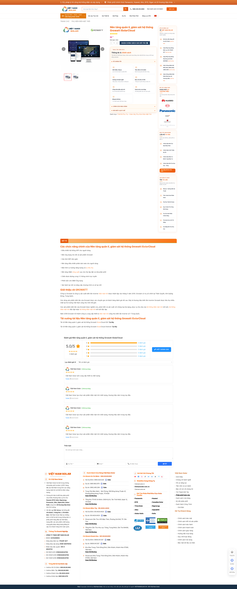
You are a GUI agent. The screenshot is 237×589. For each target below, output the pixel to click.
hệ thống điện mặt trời (155, 307)
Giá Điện (180, 507)
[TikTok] (145, 476)
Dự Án (124, 16)
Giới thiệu (179, 477)
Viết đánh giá (162, 349)
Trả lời (67, 379)
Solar (145, 246)
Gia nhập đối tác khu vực (166, 170)
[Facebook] (138, 476)
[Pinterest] (162, 476)
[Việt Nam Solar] (69, 9)
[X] (155, 476)
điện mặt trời (103, 293)
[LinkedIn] (152, 476)
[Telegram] (158, 476)
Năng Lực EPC (146, 16)
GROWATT (81, 289)
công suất (75, 272)
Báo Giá (171, 9)
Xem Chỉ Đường (91, 496)
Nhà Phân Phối (134, 16)
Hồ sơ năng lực (181, 483)
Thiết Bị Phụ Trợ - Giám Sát (126, 114)
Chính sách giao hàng (185, 530)
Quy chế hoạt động (184, 537)
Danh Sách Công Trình (183, 504)
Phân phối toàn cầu (182, 495)
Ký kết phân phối (181, 501)
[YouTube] (135, 476)
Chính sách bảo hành (185, 524)
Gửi (165, 464)
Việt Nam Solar (181, 473)
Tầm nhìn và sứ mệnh (183, 486)
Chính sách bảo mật (184, 518)
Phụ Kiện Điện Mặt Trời (81, 21)
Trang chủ (64, 21)
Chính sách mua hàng (120, 106)
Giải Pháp (115, 16)
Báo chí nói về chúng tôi (184, 489)
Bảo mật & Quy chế (119, 110)
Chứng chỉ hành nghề (183, 480)
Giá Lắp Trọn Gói (93, 16)
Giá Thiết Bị (105, 16)
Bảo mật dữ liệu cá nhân (186, 543)
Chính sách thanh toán (185, 527)
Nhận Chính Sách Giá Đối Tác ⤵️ (134, 43)
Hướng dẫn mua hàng (185, 533)
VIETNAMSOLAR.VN (141, 586)
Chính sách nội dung (184, 540)
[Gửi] (125, 9)
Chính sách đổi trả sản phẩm (187, 521)
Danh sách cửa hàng (182, 498)
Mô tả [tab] (64, 241)
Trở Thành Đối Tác (182, 492)
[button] (73, 15)
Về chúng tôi (117, 61)
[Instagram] (142, 476)
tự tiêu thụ (89, 268)
